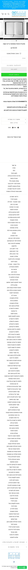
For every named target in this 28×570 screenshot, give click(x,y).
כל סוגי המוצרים (14, 196)
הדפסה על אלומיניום (14, 472)
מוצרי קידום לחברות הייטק (14, 397)
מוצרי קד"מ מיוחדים (14, 394)
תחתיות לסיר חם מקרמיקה (14, 241)
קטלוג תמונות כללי (14, 181)
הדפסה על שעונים (14, 350)
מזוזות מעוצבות (14, 220)
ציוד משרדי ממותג (14, 352)
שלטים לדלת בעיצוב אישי (14, 355)
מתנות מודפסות (14, 462)
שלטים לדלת (14, 285)
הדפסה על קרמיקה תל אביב (14, 464)
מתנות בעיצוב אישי (14, 428)
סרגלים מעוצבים (14, 298)
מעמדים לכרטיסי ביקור (14, 274)
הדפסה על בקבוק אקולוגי (14, 337)
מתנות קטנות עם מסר (14, 449)
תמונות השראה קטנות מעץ (14, 287)
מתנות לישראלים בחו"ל (14, 456)
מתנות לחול (14, 524)
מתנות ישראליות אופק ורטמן (14, 446)
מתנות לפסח (14, 313)
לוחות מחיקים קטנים (14, 214)
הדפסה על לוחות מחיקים (14, 329)
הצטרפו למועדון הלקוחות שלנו (13, 542)
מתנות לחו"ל (14, 199)
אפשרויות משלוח (14, 119)
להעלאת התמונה (14, 65)
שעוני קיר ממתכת (14, 207)
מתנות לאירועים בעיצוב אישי (14, 475)
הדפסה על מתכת (14, 534)
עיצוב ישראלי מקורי (14, 467)
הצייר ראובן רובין (14, 248)
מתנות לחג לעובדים (14, 490)
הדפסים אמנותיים (14, 267)
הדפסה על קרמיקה (14, 326)
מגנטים (14, 233)
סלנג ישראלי (14, 532)
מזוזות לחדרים (14, 508)
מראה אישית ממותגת (14, 378)
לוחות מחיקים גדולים (14, 212)
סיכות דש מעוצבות (14, 363)
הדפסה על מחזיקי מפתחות (14, 342)
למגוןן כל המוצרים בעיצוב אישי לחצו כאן (15, 110)
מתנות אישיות (14, 430)
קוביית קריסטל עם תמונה (14, 365)
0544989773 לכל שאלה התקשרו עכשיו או (15, 103)
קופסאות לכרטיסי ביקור (14, 243)
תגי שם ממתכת (14, 384)
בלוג (14, 170)
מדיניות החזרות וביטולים (14, 176)
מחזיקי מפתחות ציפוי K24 (14, 230)
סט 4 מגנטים (14, 235)
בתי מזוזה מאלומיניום (14, 415)
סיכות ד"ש (14, 295)
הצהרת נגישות (14, 178)
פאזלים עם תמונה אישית (14, 438)
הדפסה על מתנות (14, 425)
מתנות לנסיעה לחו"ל (14, 527)
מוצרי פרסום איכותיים (14, 391)
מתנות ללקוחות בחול (14, 503)
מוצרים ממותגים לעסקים (14, 402)
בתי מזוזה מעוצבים (14, 417)
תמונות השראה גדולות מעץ (14, 290)
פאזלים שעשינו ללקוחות (14, 186)
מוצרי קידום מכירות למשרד (14, 389)
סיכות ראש (14, 272)
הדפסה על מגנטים (14, 332)
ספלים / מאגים (14, 256)
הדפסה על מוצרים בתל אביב (14, 381)
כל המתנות (14, 311)
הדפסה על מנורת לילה (14, 334)
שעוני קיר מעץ (14, 204)
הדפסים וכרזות (14, 300)
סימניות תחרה (14, 225)
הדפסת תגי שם (14, 368)
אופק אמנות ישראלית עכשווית (14, 191)
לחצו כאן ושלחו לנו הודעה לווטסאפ (17, 107)
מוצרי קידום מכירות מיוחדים (14, 386)
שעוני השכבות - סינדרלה (14, 201)
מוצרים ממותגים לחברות (14, 485)
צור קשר (14, 165)
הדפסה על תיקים (14, 358)
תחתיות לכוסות (14, 209)
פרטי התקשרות (13, 547)
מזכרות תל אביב (14, 495)
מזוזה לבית (14, 506)
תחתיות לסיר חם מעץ (14, 238)
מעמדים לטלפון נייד (14, 277)
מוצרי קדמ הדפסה (14, 399)
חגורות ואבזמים (14, 279)
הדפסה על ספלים (14, 321)
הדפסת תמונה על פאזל (14, 436)
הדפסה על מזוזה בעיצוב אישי (14, 339)
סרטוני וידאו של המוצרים (14, 188)
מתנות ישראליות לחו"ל (14, 459)
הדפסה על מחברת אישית (14, 345)
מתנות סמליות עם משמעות (14, 454)
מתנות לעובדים (14, 407)
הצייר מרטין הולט (14, 254)
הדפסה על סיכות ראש (14, 371)
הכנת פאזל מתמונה (14, 514)
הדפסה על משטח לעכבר (14, 347)
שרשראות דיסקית (14, 293)
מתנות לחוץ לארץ (14, 480)
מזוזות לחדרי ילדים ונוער (14, 183)
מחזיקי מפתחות (14, 227)
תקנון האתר (14, 173)
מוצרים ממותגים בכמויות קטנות (14, 412)
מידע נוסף (14, 122)
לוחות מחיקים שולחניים (14, 217)
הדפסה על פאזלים (14, 324)
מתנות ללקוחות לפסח (14, 316)
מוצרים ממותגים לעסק (14, 410)
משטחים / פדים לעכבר (14, 259)
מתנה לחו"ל (14, 501)
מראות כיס (14, 269)
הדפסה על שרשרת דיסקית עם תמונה (14, 376)
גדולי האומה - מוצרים (14, 264)
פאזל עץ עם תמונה (14, 516)
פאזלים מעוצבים (14, 303)
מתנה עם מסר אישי (14, 493)
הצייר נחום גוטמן (14, 251)
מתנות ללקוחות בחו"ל (14, 477)
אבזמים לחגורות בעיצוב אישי (14, 360)
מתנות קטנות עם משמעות (14, 451)
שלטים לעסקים (14, 537)
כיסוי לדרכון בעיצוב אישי (14, 373)
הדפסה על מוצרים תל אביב (14, 420)
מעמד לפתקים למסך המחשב (14, 282)
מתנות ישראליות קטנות (14, 443)
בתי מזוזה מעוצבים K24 (14, 222)
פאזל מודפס (14, 519)
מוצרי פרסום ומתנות (14, 404)
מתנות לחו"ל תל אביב (14, 529)
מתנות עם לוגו (14, 423)
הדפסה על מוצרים (14, 308)
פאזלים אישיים (14, 433)
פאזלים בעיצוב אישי (14, 306)
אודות (14, 168)
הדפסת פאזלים (14, 441)
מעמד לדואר (14, 261)
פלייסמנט (14, 246)
